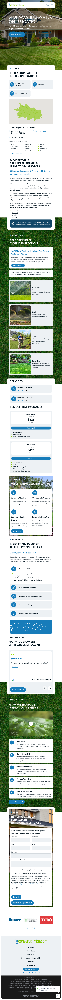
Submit (15, 897)
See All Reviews (17, 689)
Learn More (17, 265)
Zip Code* (14, 852)
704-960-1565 (40, 131)
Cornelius (14, 215)
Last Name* (35, 837)
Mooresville (15, 211)
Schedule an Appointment (21, 903)
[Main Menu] (52, 5)
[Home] (17, 5)
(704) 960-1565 (43, 222)
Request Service (16, 802)
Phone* (34, 844)
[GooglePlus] (29, 972)
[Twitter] (26, 972)
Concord (14, 217)
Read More (15, 667)
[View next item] (50, 688)
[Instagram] (38, 972)
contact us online (20, 224)
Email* (13, 844)
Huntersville (15, 213)
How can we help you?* (18, 860)
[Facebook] (23, 972)
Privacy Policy (18, 884)
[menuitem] (21, 991)
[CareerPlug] (35, 972)
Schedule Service (16, 34)
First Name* (14, 837)
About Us (16, 531)
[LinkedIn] (32, 972)
